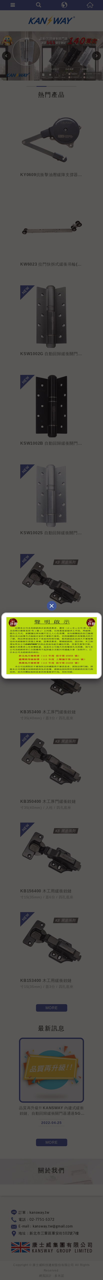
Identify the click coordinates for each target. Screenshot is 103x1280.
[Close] (51, 606)
